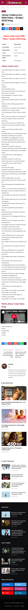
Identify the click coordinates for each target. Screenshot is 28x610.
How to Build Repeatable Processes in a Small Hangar (18, 560)
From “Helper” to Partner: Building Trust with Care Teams (18, 570)
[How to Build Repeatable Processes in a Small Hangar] (6, 561)
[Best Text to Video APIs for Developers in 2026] (6, 495)
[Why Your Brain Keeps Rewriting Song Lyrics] (6, 477)
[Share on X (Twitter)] (6, 28)
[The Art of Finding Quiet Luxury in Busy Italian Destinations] (6, 485)
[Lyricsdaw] (14, 2)
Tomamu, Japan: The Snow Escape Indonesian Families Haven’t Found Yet (19, 466)
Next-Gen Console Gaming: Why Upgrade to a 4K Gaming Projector (19, 522)
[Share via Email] (21, 28)
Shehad (7, 24)
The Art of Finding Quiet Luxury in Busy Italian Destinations (18, 484)
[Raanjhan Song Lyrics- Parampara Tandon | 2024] (14, 439)
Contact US (16, 606)
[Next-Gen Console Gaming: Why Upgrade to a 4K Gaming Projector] (6, 523)
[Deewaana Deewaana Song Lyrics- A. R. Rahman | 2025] (14, 393)
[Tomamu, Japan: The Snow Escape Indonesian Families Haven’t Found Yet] (6, 467)
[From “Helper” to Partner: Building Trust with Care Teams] (6, 571)
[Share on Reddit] (17, 28)
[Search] (25, 2)
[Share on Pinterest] (10, 28)
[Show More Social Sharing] (24, 28)
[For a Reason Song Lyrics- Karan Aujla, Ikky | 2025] (14, 416)
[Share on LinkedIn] (14, 28)
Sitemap (22, 606)
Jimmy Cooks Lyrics (10, 66)
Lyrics (3, 11)
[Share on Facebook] (3, 28)
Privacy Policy (8, 606)
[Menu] (3, 2)
